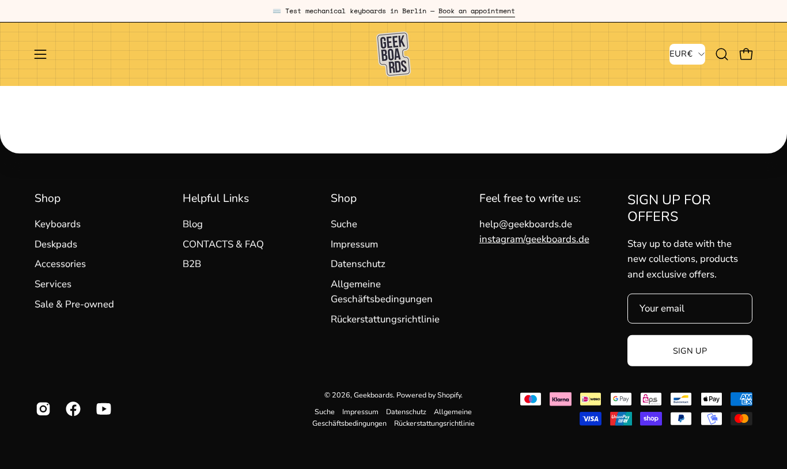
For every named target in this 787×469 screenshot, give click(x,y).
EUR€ (681, 53)
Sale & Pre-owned (74, 304)
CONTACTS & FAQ (223, 244)
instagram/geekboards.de (534, 239)
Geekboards (373, 395)
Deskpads (56, 244)
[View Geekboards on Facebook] (72, 409)
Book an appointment (476, 11)
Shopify (449, 395)
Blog (193, 224)
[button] (722, 54)
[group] (393, 11)
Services (53, 284)
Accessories (60, 264)
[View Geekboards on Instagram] (42, 409)
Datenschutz (358, 264)
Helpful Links (216, 198)
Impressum (354, 244)
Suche (344, 224)
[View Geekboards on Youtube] (102, 409)
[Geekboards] (393, 54)
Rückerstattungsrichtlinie (385, 319)
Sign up (690, 351)
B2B (192, 264)
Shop (47, 198)
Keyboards (58, 224)
